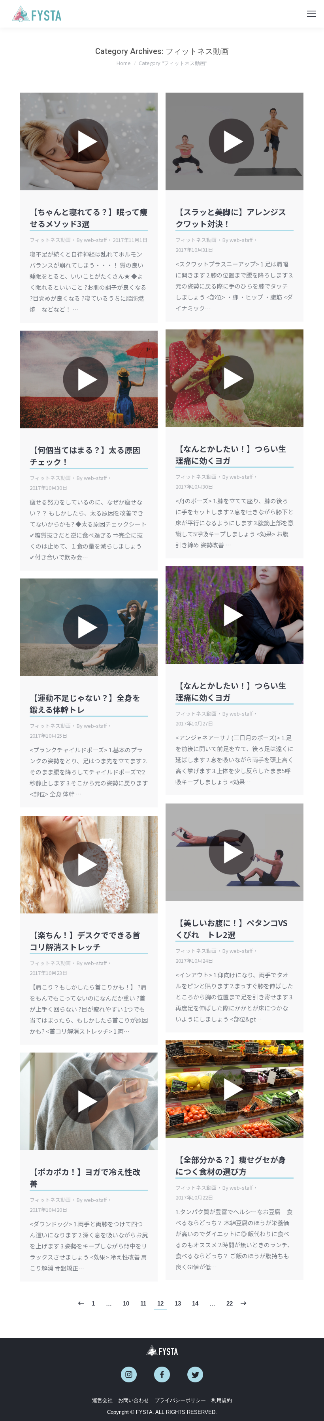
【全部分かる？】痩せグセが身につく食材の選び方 (230, 1165)
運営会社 (102, 1400)
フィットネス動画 (50, 240)
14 (195, 1303)
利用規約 (221, 1400)
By (92, 240)
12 (160, 1303)
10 (126, 1303)
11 (143, 1303)
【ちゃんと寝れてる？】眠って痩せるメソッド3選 (88, 217)
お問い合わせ (133, 1400)
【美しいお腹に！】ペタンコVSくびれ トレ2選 (231, 928)
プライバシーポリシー (180, 1400)
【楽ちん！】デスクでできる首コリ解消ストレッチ (85, 940)
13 (178, 1303)
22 (229, 1303)
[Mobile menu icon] (311, 14)
